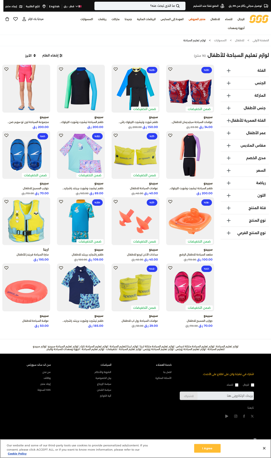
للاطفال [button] (215, 19)
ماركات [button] (116, 19)
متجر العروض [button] (197, 19)
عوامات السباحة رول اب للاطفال (140, 320)
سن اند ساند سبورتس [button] (39, 364)
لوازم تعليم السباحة (194, 40)
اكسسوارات (220, 40)
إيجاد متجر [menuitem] (45, 383)
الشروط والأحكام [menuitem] (102, 372)
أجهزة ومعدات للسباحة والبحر (63, 349)
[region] (135, 448)
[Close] (264, 448)
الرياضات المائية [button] (146, 19)
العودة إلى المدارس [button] (172, 19)
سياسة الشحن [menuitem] (104, 389)
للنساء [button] (228, 19)
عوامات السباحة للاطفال (144, 188)
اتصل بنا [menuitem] (167, 372)
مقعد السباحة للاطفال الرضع (196, 254)
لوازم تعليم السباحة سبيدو (63, 346)
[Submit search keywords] (181, 6)
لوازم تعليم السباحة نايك (94, 346)
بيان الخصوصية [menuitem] (103, 378)
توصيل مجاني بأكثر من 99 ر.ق (246, 5)
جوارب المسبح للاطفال (36, 188)
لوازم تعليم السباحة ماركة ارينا (157, 346)
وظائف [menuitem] (47, 378)
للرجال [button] (241, 19)
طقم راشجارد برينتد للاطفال (87, 254)
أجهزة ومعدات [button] (236, 28)
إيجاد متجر (11, 6)
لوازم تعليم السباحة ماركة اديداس (195, 346)
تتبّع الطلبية (33, 6)
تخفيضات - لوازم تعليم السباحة (99, 349)
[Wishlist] (15, 19)
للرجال (246, 384)
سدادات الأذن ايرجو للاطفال (142, 254)
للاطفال (239, 40)
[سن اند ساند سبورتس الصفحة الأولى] (259, 19)
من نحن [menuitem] (46, 372)
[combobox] (139, 6)
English (54, 6)
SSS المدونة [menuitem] (44, 389)
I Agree (207, 448)
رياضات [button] (102, 19)
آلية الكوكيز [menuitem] (105, 395)
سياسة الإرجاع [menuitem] (104, 383)
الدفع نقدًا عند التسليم (205, 5)
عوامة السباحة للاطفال (35, 320)
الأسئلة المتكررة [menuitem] (163, 378)
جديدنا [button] (128, 19)
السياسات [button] (106, 364)
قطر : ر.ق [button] (69, 6)
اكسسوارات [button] (86, 19)
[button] (52, 55)
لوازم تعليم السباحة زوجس (190, 349)
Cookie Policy (17, 453)
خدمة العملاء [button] (164, 364)
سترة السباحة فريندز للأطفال (33, 254)
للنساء (230, 384)
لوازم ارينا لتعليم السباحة (124, 346)
